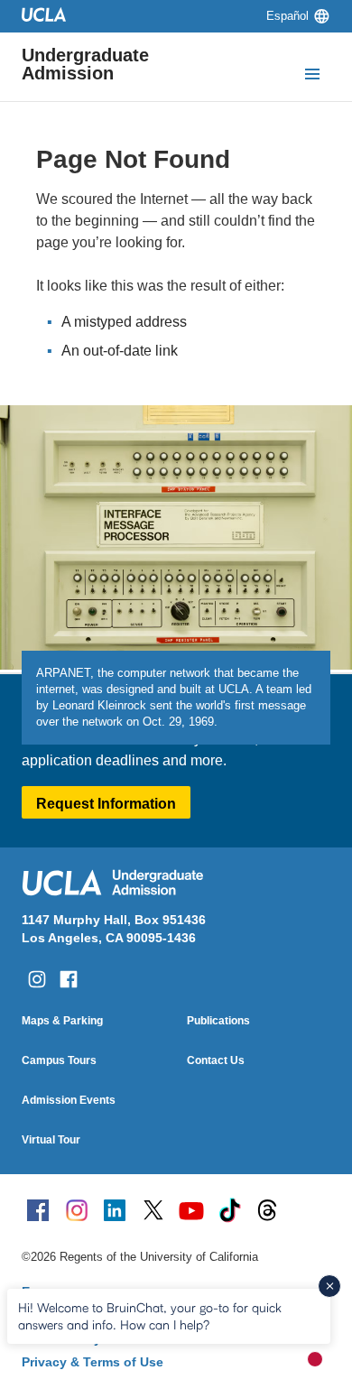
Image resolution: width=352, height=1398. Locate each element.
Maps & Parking (62, 1020)
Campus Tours (59, 1060)
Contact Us (216, 1060)
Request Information (106, 803)
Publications (218, 1020)
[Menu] (312, 76)
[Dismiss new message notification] (329, 1286)
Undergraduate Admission (85, 64)
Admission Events (69, 1100)
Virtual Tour (51, 1140)
